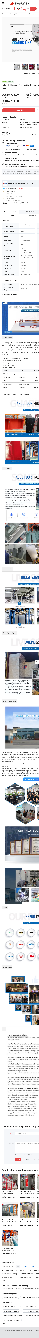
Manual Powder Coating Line (27, 1270)
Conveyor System (7, 1277)
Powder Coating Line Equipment (12, 1315)
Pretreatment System (25, 1274)
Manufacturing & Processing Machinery (17, 14)
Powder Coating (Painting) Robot (11, 1274)
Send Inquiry (18, 110)
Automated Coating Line (10, 1297)
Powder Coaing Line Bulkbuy (11, 1320)
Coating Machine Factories (11, 1306)
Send (18, 1159)
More (3, 1324)
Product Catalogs (28, 1266)
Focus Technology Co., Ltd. (24, 1330)
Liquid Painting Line (25, 1277)
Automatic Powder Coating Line (10, 1270)
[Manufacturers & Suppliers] (19, 3)
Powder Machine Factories (11, 1311)
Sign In (5, 203)
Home (3, 14)
